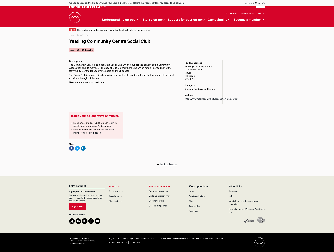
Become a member (247, 19)
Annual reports (115, 196)
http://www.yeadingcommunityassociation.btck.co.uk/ (211, 99)
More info (260, 3)
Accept (248, 3)
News (191, 191)
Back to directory (168, 164)
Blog (191, 201)
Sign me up (77, 206)
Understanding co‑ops (118, 19)
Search (261, 13)
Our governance (116, 191)
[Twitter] (77, 148)
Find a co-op (231, 13)
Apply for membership (158, 191)
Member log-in (247, 13)
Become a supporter (158, 206)
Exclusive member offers (159, 196)
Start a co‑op (152, 19)
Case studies (194, 206)
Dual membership (156, 201)
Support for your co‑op (185, 19)
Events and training (197, 196)
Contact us (233, 191)
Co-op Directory (83, 35)
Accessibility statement (118, 242)
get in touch (95, 132)
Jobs (231, 196)
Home (71, 35)
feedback (119, 30)
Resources (193, 211)
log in (111, 123)
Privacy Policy (135, 242)
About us (114, 186)
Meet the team (115, 201)
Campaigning (217, 19)
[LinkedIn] (83, 148)
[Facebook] (71, 148)
